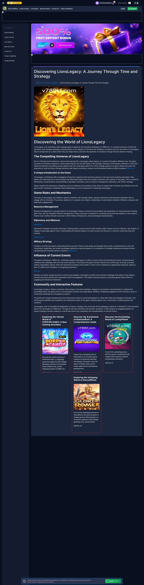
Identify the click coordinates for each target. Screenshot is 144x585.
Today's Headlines (67, 8)
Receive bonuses (65, 45)
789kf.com (39, 83)
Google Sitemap (9, 61)
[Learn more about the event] (72, 16)
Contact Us (55, 8)
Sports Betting (13, 8)
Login (123, 8)
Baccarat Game (45, 8)
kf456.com (38, 225)
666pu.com (130, 168)
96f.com (37, 271)
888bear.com (72, 251)
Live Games (34, 8)
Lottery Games (24, 8)
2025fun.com (39, 237)
